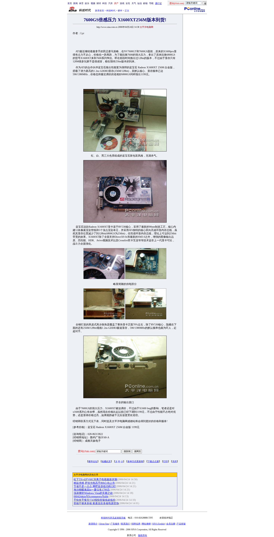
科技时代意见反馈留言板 (113, 517)
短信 (139, 3)
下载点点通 (153, 461)
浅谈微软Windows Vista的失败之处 (93, 493)
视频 (93, 3)
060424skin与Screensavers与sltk (91, 496)
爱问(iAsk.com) (86, 451)
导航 (151, 3)
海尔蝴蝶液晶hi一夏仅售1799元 (92, 489)
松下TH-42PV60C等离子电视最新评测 (95, 479)
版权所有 (142, 535)
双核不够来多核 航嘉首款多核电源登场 (96, 503)
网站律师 (146, 523)
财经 (99, 3)
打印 (165, 461)
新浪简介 (93, 523)
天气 (134, 3)
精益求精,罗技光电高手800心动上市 (94, 483)
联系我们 (125, 523)
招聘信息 (135, 523)
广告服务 (115, 523)
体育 (81, 3)
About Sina (104, 523)
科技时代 (110, 10)
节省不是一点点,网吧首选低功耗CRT (95, 486)
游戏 (122, 3)
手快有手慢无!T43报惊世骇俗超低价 (94, 500)
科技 (104, 3)
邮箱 (145, 3)
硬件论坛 (92, 461)
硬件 (120, 10)
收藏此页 (106, 461)
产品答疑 (181, 523)
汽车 (110, 3)
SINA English (158, 523)
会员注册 (170, 523)
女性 (128, 3)
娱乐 (87, 3)
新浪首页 (99, 10)
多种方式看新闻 (135, 461)
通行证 (158, 3)
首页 (69, 3)
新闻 (75, 3)
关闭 (174, 461)
